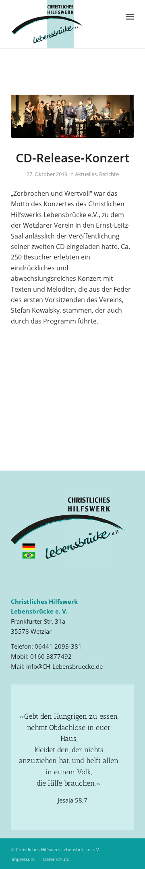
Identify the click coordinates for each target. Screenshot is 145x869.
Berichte (109, 174)
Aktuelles (86, 174)
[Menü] (130, 16)
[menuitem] (130, 16)
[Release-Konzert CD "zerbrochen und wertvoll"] (72, 116)
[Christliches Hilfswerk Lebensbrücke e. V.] (60, 24)
